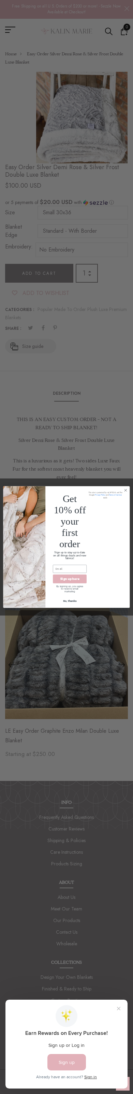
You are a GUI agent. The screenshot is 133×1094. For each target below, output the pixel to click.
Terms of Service (115, 495)
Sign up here (69, 579)
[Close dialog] (126, 490)
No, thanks (70, 601)
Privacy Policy (100, 495)
